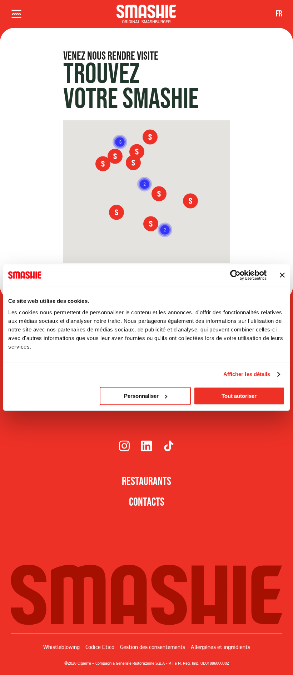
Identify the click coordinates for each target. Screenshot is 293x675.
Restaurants (146, 482)
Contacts (146, 502)
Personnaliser (141, 396)
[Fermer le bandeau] (282, 275)
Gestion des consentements (152, 647)
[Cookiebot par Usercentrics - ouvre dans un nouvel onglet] (235, 275)
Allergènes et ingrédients (220, 647)
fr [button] (279, 14)
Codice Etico (99, 647)
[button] (165, 230)
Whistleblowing (61, 647)
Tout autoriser (239, 396)
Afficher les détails (246, 374)
